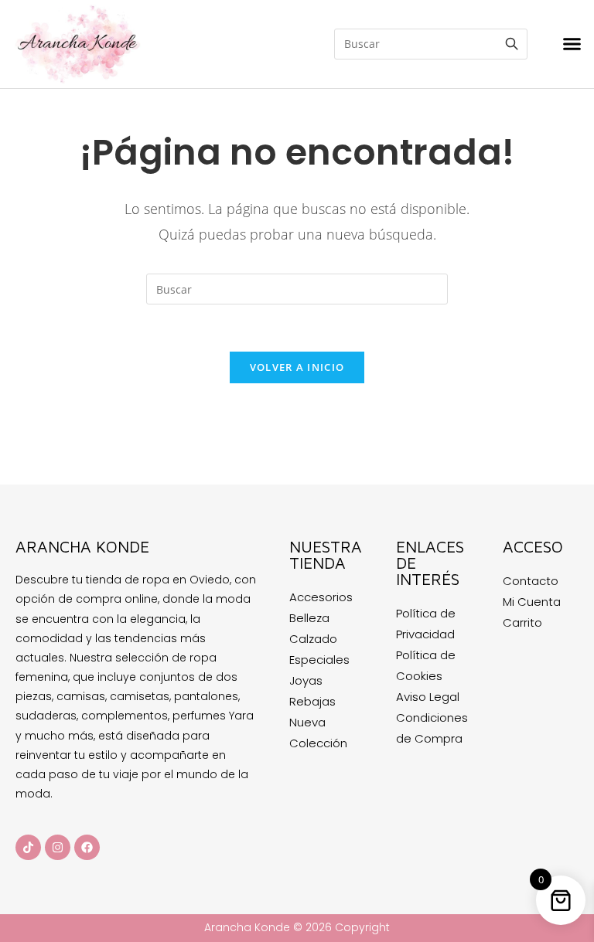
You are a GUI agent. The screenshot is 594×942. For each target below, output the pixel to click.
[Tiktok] (28, 847)
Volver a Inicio (297, 367)
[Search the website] (430, 43)
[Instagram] (57, 847)
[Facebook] (87, 847)
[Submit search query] (512, 44)
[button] (572, 44)
